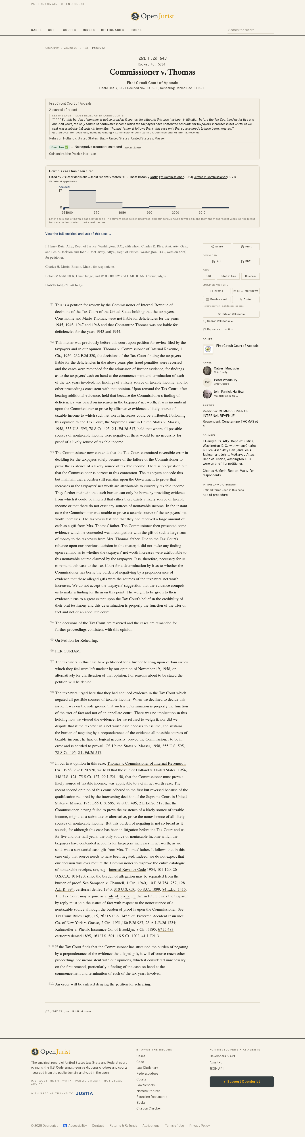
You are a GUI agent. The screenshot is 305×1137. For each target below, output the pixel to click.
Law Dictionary (147, 1067)
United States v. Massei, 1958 (136, 745)
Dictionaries (112, 30)
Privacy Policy (199, 1125)
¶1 (52, 304)
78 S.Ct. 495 (99, 428)
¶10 (51, 946)
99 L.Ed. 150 (112, 776)
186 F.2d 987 (132, 922)
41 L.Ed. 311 (152, 935)
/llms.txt (216, 1062)
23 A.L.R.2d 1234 (160, 922)
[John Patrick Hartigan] (207, 394)
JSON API (217, 1068)
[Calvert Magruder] (207, 370)
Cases (36, 30)
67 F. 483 (165, 929)
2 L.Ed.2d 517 (123, 428)
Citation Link (228, 276)
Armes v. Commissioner (210, 177)
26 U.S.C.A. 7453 (114, 915)
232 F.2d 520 (84, 355)
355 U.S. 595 (76, 428)
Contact (98, 1125)
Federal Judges (147, 1073)
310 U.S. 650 (124, 889)
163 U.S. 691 (104, 935)
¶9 (52, 762)
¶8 (52, 692)
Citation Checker (148, 1108)
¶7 (52, 661)
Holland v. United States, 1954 (161, 769)
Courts (69, 30)
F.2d (85, 47)
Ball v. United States (114, 138)
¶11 (51, 983)
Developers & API (222, 1056)
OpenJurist (52, 47)
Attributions (150, 1125)
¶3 (52, 452)
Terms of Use (174, 1125)
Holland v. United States (80, 138)
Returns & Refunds (123, 1125)
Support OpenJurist (242, 1081)
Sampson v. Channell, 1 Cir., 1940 (118, 882)
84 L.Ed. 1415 (174, 889)
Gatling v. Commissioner (118, 132)
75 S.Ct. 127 (89, 776)
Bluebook (250, 276)
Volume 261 (71, 47)
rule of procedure (122, 896)
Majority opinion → (226, 395)
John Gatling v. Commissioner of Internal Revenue (167, 132)
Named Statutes (148, 1091)
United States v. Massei (148, 138)
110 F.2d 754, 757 (162, 882)
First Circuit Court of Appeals (152, 83)
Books (136, 30)
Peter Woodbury (225, 380)
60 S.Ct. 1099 (149, 889)
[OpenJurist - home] (152, 16)
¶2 (52, 341)
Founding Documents (151, 1097)
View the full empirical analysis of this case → (78, 234)
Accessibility (75, 1125)
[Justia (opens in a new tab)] (84, 1093)
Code (52, 30)
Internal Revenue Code (127, 869)
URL (209, 276)
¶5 (52, 639)
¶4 (52, 622)
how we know (132, 147)
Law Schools (145, 1085)
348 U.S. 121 (66, 776)
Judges (89, 30)
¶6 (52, 650)
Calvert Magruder (226, 368)
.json (67, 1011)
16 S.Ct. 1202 (128, 935)
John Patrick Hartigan (229, 391)
